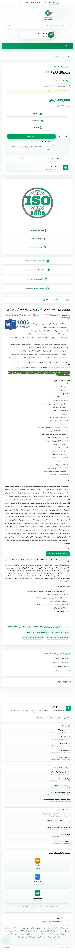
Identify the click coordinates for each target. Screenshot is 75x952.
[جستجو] (10, 25)
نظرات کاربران (52, 91)
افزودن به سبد (30, 136)
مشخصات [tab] (56, 300)
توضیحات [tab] (66, 300)
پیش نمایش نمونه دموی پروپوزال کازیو (58, 554)
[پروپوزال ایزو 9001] (37, 204)
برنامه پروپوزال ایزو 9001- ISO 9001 (57, 637)
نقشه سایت (49, 718)
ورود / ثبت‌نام (40, 718)
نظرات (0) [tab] (46, 300)
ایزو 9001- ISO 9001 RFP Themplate (18, 627)
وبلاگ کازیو (67, 718)
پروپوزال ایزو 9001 (59, 57)
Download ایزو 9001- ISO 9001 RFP (37, 632)
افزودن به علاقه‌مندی (53, 159)
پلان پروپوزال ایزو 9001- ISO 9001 (32, 637)
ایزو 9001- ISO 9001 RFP (59, 632)
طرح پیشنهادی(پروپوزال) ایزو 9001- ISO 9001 (46, 627)
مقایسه (20, 159)
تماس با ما (58, 718)
